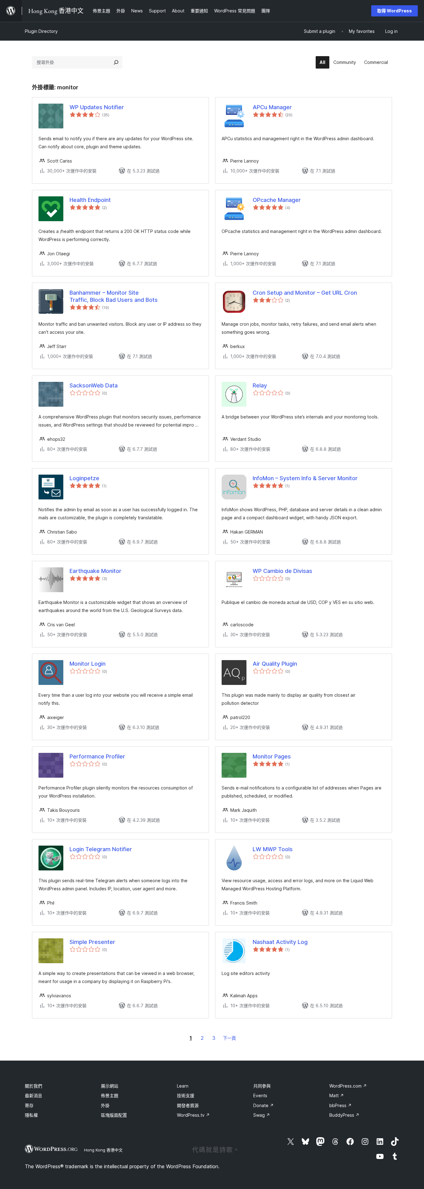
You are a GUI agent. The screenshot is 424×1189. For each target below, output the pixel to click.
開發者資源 (188, 1105)
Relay (260, 385)
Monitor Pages (272, 756)
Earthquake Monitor (95, 571)
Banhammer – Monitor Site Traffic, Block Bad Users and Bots (114, 296)
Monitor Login (88, 663)
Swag (261, 1115)
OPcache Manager (277, 200)
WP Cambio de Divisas (282, 571)
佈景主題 (109, 1095)
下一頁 (229, 1038)
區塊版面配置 (114, 1115)
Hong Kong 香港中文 (103, 1149)
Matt (336, 1095)
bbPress (340, 1105)
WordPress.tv (193, 1115)
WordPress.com (348, 1085)
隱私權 (31, 1115)
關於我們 (33, 1085)
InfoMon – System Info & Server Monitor (305, 478)
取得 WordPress (394, 10)
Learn (182, 1085)
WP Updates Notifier (97, 107)
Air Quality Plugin (275, 663)
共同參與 (262, 1085)
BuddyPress (344, 1115)
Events (260, 1095)
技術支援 (185, 1095)
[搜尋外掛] (116, 62)
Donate (263, 1105)
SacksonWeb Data (94, 385)
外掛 (105, 1105)
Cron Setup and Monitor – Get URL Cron (305, 292)
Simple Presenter (92, 942)
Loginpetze (84, 478)
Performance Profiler (97, 756)
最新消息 (33, 1095)
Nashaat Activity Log (280, 942)
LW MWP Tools (273, 849)
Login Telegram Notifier (101, 849)
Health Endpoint (90, 200)
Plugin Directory (41, 31)
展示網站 (109, 1085)
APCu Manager (272, 107)
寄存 (29, 1105)
